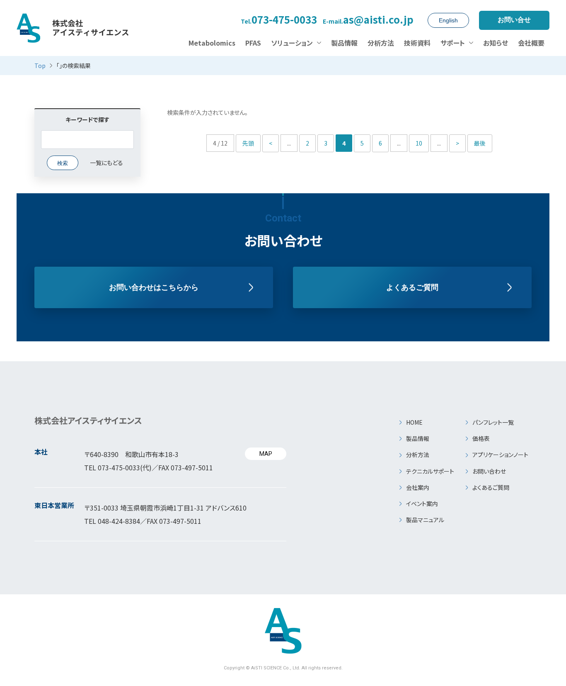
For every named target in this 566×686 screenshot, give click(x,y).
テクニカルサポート (430, 471)
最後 (480, 143)
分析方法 (417, 454)
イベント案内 (422, 503)
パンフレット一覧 (493, 422)
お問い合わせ (489, 471)
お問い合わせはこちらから (153, 287)
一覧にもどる (106, 162)
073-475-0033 (279, 20)
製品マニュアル (425, 520)
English (448, 20)
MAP (265, 453)
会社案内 (417, 487)
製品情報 (417, 438)
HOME (414, 422)
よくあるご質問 (412, 287)
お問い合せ (514, 19)
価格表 (481, 438)
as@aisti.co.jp (368, 20)
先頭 (248, 143)
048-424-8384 (119, 521)
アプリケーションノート (500, 454)
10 (419, 143)
